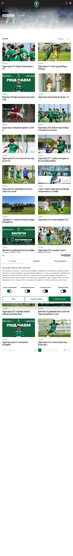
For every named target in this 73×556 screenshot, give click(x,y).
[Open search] (66, 3)
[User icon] (70, 3)
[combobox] (62, 39)
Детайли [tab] (37, 261)
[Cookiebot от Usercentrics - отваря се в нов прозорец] (62, 255)
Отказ (13, 299)
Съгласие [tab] (12, 261)
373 (65, 350)
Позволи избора (36, 299)
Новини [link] (9, 11)
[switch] (27, 291)
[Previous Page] (69, 350)
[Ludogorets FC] (36, 4)
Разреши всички (59, 299)
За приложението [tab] (60, 261)
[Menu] (3, 3)
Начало (4, 11)
